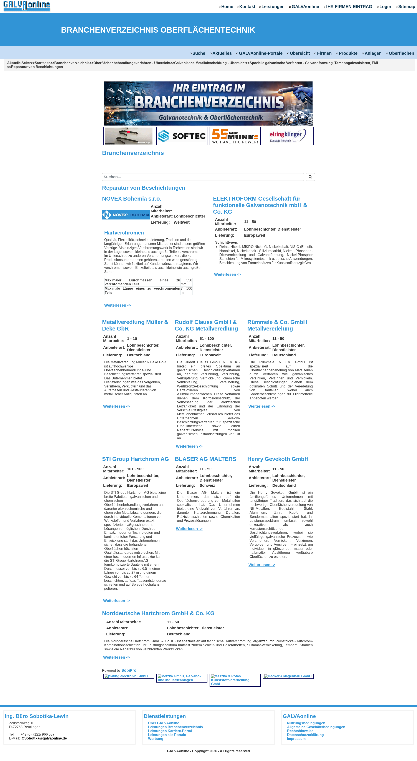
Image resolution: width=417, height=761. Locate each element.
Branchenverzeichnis (71, 63)
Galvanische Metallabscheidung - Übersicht (210, 63)
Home (227, 6)
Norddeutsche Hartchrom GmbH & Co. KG (158, 613)
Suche (198, 53)
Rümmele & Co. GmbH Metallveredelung (277, 325)
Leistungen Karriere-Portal (170, 731)
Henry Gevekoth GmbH (278, 459)
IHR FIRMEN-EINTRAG (349, 6)
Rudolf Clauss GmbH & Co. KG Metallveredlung (206, 325)
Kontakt (247, 6)
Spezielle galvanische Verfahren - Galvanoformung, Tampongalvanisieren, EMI (314, 63)
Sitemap (406, 6)
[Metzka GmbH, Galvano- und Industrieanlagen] (182, 678)
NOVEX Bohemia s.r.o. (131, 198)
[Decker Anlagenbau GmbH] (288, 676)
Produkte (348, 53)
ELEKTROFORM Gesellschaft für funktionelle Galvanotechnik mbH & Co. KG (260, 205)
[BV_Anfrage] (208, 103)
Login (385, 6)
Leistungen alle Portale (167, 735)
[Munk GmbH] (235, 136)
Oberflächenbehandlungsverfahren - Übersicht (131, 63)
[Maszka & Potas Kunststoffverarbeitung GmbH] (235, 680)
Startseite (42, 63)
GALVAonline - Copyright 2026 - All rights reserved (208, 751)
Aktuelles (222, 53)
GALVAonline (305, 6)
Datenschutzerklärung (305, 735)
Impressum (296, 739)
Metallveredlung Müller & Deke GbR (135, 325)
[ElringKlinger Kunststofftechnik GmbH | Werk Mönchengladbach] (288, 136)
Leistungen (273, 6)
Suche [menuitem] (160, 168)
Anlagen (373, 53)
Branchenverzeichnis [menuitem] (128, 169)
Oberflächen (401, 53)
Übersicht (300, 53)
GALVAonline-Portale (261, 53)
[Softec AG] (182, 136)
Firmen (324, 53)
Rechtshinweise (300, 731)
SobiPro (128, 670)
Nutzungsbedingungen (306, 723)
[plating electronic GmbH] (126, 676)
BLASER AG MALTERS (205, 459)
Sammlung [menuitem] (186, 167)
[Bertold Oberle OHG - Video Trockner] (128, 136)
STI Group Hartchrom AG (135, 459)
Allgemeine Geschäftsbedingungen (316, 727)
